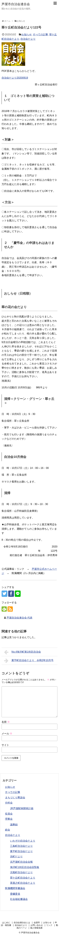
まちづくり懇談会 (15, 797)
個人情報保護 (36, 928)
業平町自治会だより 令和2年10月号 (32, 660)
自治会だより (28, 39)
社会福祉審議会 (19, 899)
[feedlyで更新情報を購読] (4, 609)
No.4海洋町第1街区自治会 (26, 651)
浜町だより (16, 856)
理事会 (9, 819)
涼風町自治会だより (21, 872)
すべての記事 (40, 34)
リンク (49, 925)
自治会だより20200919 (15, 77)
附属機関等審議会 (15, 888)
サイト (5, 745)
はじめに (6, 922)
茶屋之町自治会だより (22, 883)
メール (7, 733)
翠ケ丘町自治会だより (22, 877)
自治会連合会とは (22, 922)
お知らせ (27, 34)
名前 (6, 722)
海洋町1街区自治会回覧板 (24, 867)
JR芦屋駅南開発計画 (21, 808)
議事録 (14, 824)
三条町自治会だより (21, 846)
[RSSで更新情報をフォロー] (10, 609)
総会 (7, 829)
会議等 (37, 922)
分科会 (9, 802)
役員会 (9, 813)
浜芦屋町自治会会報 (21, 861)
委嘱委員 (15, 894)
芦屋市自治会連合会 (16, 4)
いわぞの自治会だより (22, 840)
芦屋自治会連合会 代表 (19, 617)
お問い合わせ (37, 925)
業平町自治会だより (21, 851)
